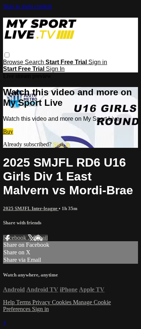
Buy (8, 131)
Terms (24, 302)
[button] (7, 55)
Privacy (42, 302)
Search (35, 62)
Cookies (62, 302)
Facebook (15, 237)
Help (9, 302)
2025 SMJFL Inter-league (31, 208)
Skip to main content (27, 6)
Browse (14, 62)
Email (41, 237)
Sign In (55, 69)
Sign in (97, 62)
